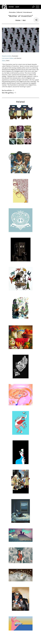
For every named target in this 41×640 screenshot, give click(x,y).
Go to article (7, 90)
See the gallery (8, 93)
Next (24, 20)
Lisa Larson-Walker (8, 58)
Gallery (17, 6)
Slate (3, 60)
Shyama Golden (6, 56)
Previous (18, 20)
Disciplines (11, 6)
